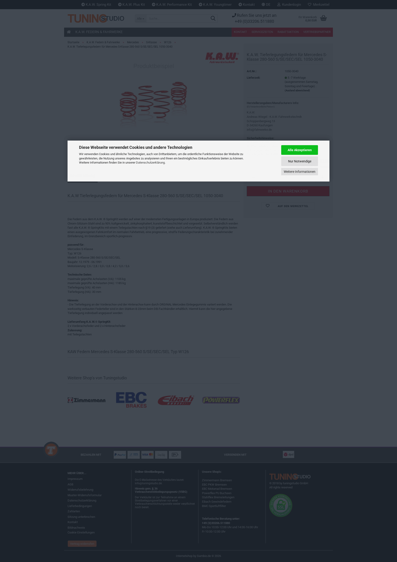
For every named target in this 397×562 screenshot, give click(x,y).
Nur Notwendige (299, 161)
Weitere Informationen (299, 171)
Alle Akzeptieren (300, 150)
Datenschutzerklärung (150, 162)
